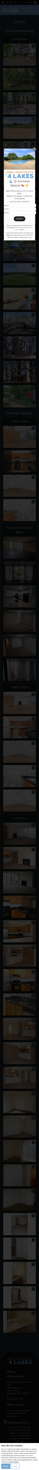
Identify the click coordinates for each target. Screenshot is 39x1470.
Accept (6, 1466)
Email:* (6, 209)
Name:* (6, 205)
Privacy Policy (13, 1462)
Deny (16, 1466)
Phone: (6, 212)
